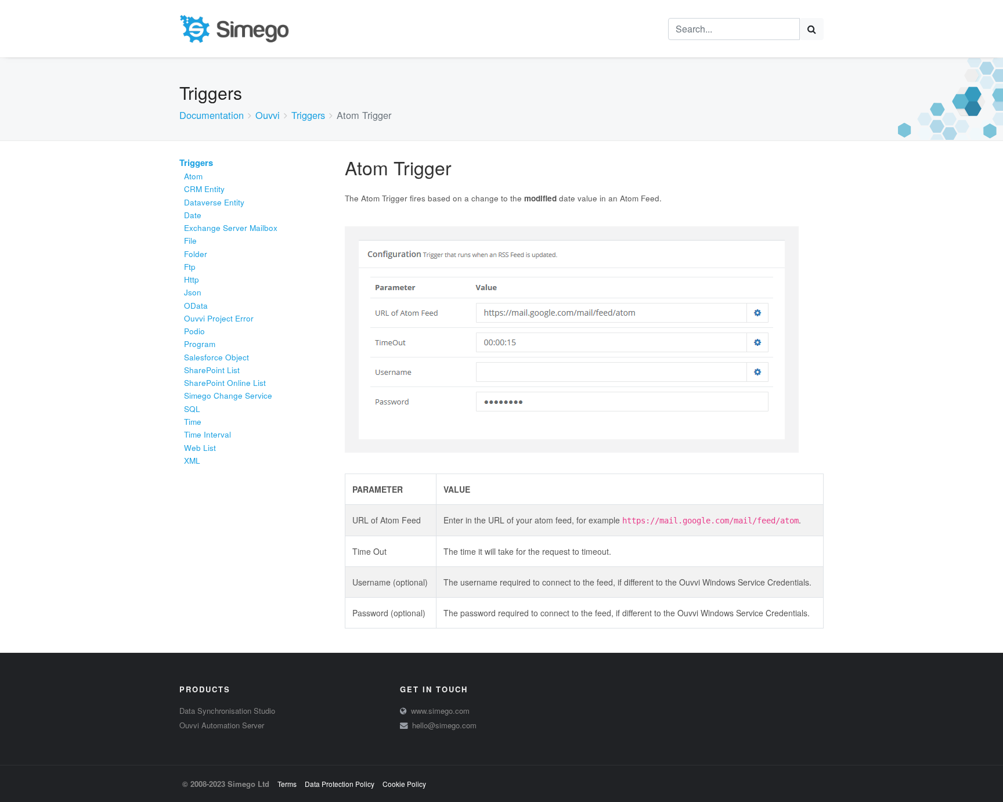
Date (192, 215)
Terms (287, 784)
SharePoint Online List (225, 382)
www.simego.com (440, 710)
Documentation (211, 115)
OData (196, 305)
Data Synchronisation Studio (227, 710)
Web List (200, 447)
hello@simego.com (444, 725)
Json (192, 292)
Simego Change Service (228, 395)
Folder (195, 253)
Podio (194, 331)
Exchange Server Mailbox (230, 227)
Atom (193, 176)
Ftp (190, 266)
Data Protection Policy (339, 784)
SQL (192, 408)
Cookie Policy (404, 784)
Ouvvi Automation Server (221, 725)
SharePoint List (212, 369)
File (190, 240)
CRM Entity (204, 188)
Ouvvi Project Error (219, 318)
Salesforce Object (216, 357)
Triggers (308, 115)
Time (192, 421)
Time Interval (207, 434)
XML (192, 460)
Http (191, 279)
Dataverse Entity (214, 202)
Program (199, 343)
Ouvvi (267, 115)
